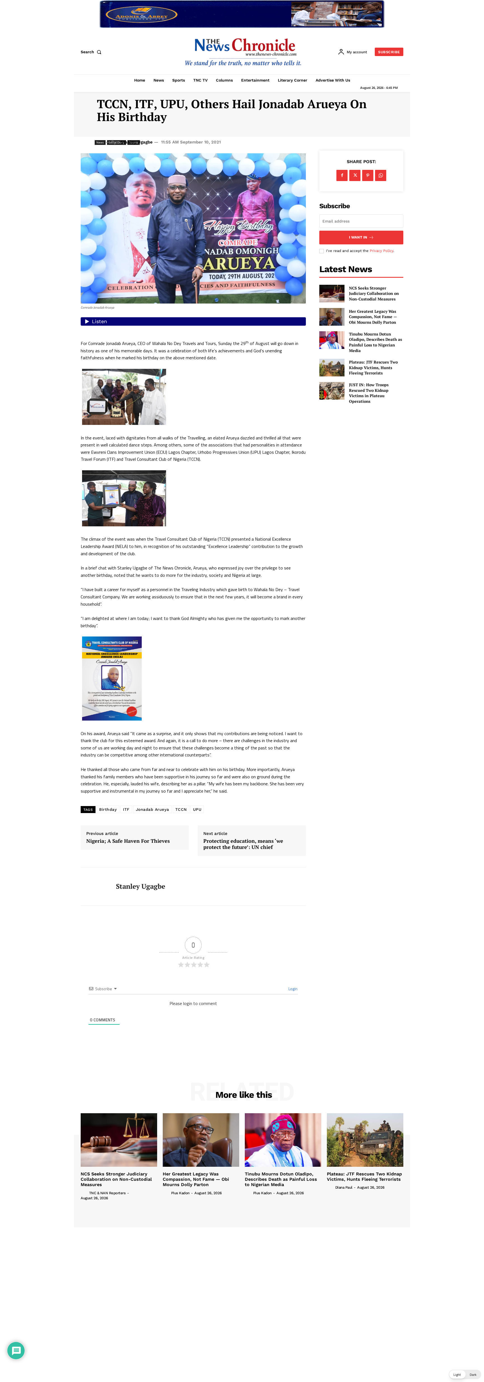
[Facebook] (342, 175)
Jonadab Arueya (152, 809)
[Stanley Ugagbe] (94, 886)
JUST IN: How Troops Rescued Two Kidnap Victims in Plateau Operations (368, 393)
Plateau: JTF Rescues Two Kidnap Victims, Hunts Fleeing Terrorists (373, 367)
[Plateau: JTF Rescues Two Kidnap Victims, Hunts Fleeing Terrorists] (332, 367)
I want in (358, 237)
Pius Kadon (180, 1193)
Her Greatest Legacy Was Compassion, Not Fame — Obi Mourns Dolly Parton (373, 317)
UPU (197, 809)
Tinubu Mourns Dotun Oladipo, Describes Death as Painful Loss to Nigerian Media (375, 342)
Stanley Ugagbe (136, 142)
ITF (126, 809)
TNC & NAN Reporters (107, 1193)
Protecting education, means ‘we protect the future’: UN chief (243, 844)
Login (292, 989)
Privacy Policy (381, 251)
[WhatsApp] (380, 175)
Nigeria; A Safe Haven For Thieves (128, 841)
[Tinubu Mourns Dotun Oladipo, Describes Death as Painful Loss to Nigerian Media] (332, 340)
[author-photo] (84, 1192)
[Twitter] (354, 175)
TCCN (181, 809)
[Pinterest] (367, 175)
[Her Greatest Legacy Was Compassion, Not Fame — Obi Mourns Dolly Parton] (332, 317)
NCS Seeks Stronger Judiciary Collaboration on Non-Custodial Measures (374, 293)
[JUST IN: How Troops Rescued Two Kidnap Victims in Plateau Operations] (332, 391)
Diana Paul (343, 1187)
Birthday (108, 809)
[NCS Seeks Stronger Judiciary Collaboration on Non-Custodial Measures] (332, 293)
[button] (92, 52)
